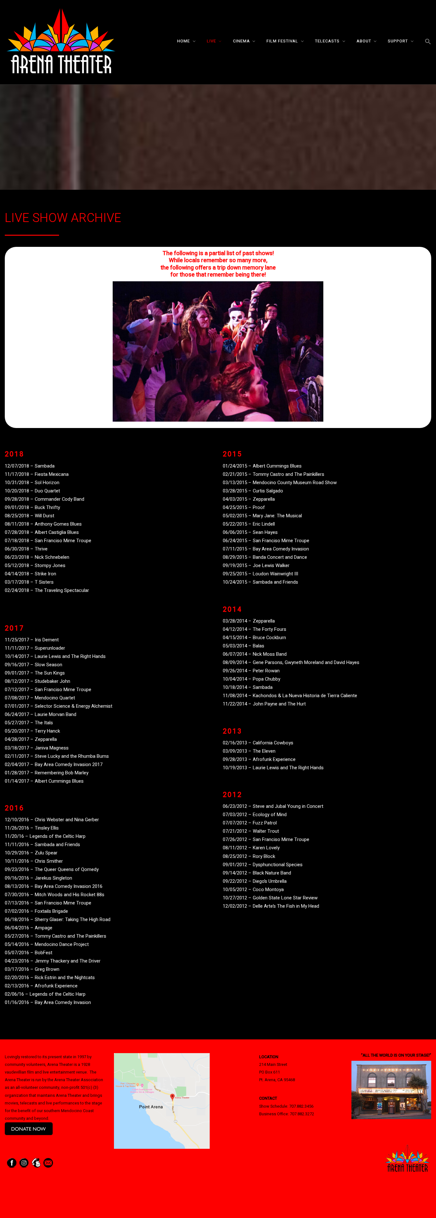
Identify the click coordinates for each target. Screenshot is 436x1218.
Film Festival (282, 41)
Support (398, 41)
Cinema (241, 41)
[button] (428, 42)
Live (211, 41)
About (364, 41)
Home (183, 41)
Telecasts (327, 41)
